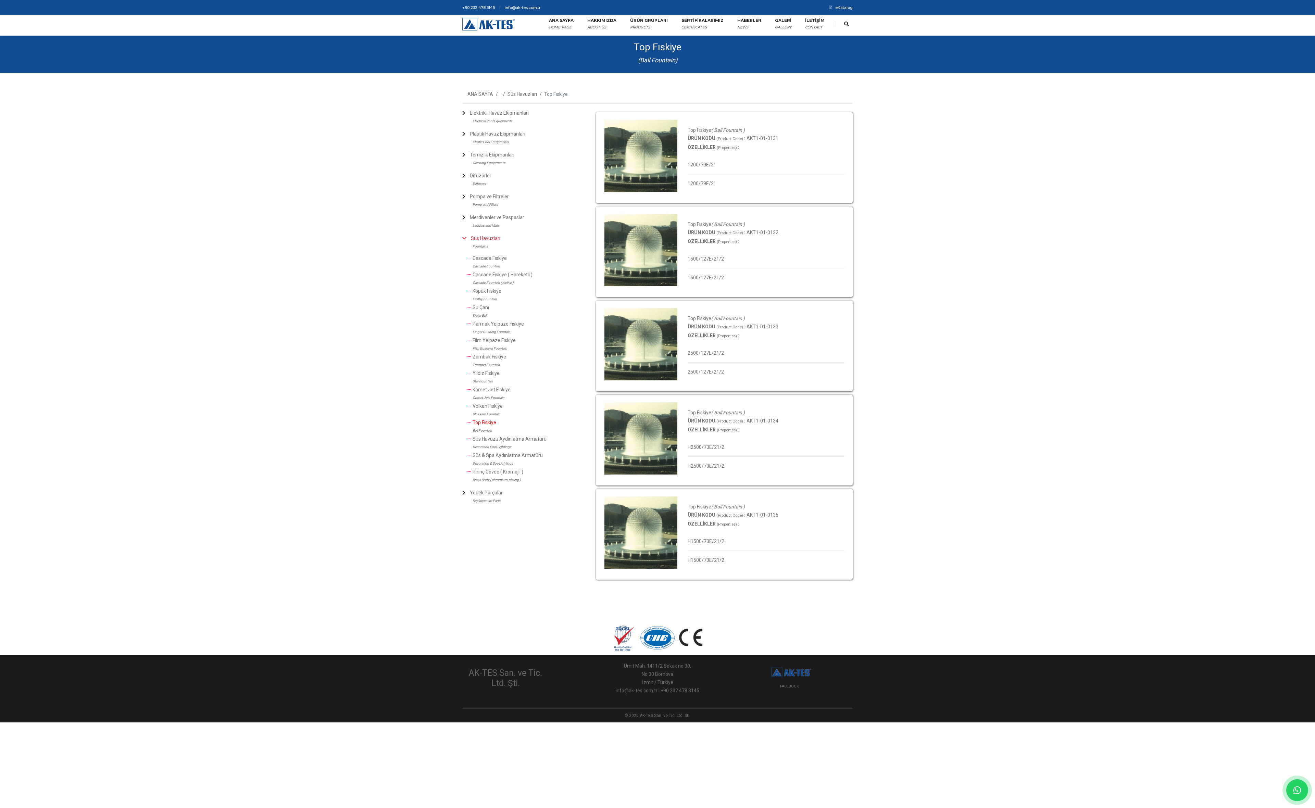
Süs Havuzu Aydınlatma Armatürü (510, 439)
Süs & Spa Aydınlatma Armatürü (508, 455)
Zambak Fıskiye (489, 356)
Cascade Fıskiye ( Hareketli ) (503, 274)
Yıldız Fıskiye (486, 373)
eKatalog (844, 7)
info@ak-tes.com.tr (522, 7)
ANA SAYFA (480, 94)
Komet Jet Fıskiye (492, 389)
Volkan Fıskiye (488, 406)
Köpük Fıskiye (487, 291)
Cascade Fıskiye (490, 258)
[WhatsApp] (1297, 790)
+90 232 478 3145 (478, 7)
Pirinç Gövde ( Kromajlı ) (498, 472)
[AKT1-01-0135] (640, 155)
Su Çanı (481, 307)
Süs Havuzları (522, 94)
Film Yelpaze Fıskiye (494, 340)
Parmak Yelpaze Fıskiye (498, 324)
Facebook (789, 686)
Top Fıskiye (484, 422)
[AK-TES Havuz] (489, 24)
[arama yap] (846, 24)
